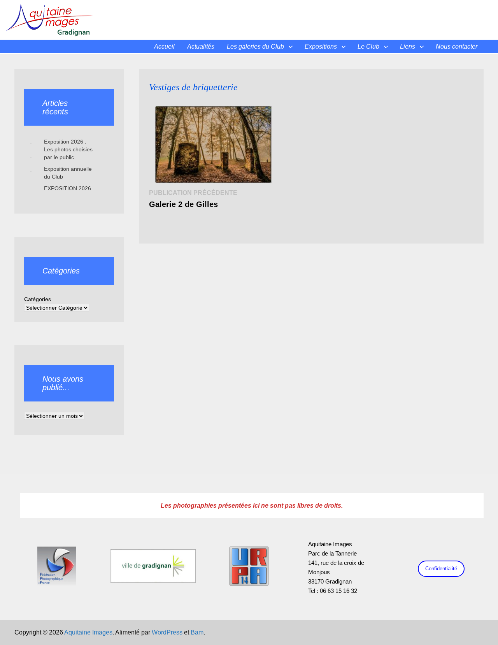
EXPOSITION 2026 (67, 188)
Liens (407, 46)
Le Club (368, 46)
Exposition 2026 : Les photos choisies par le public (68, 149)
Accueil (164, 46)
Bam (197, 632)
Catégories (37, 299)
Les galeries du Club (255, 46)
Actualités (200, 46)
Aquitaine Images (88, 632)
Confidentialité (441, 568)
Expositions (321, 46)
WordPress (167, 632)
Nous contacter (456, 46)
